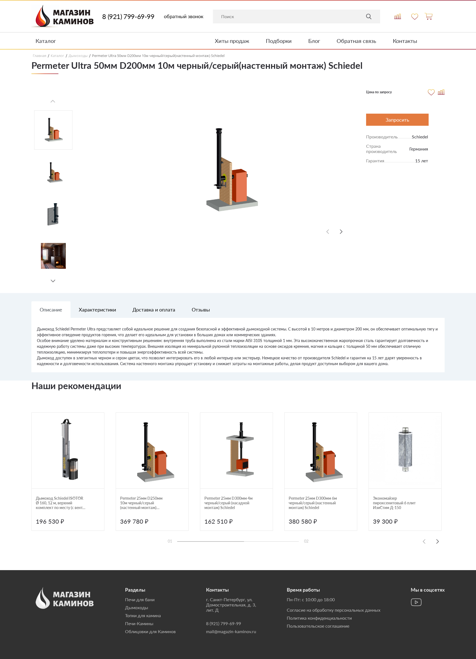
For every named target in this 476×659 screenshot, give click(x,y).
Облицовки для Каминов (150, 631)
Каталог (46, 40)
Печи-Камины (139, 623)
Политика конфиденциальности (319, 617)
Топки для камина (143, 615)
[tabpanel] (238, 349)
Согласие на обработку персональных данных (333, 609)
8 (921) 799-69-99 (128, 16)
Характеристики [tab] (97, 310)
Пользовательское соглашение (318, 625)
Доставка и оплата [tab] (153, 310)
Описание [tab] (51, 310)
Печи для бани (140, 599)
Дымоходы (136, 607)
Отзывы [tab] (201, 310)
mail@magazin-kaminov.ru (231, 631)
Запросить (397, 120)
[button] (53, 281)
